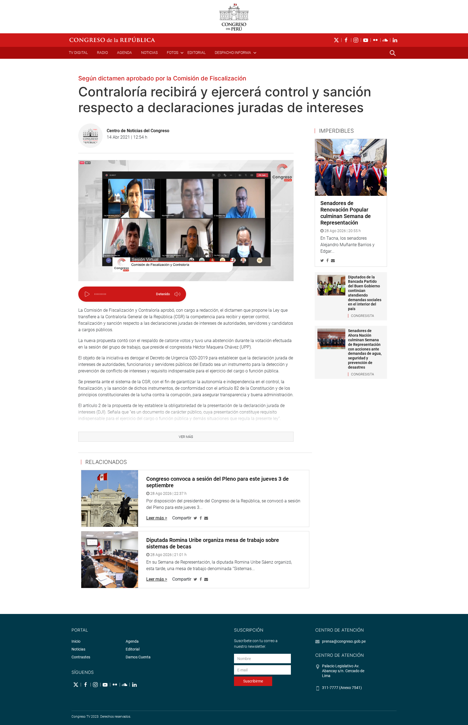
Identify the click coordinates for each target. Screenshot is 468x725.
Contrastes (81, 657)
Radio (102, 52)
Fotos (172, 52)
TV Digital (78, 52)
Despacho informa (233, 52)
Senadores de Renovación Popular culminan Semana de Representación (345, 213)
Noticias (149, 52)
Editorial (196, 52)
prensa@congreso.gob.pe (344, 641)
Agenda (124, 52)
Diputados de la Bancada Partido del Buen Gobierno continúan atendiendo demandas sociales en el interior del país (364, 293)
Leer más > (156, 518)
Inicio (76, 641)
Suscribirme (253, 681)
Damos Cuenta (138, 657)
